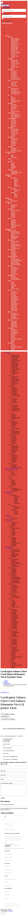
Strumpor (13, 286)
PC (8, 95)
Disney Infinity (11, 112)
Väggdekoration (15, 241)
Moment (16, 181)
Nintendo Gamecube (16, 43)
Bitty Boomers (14, 278)
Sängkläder (13, 255)
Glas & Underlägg (15, 232)
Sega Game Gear (15, 93)
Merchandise (8, 229)
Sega (9, 87)
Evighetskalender (15, 259)
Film (9, 153)
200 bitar (13, 214)
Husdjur (13, 341)
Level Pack (13, 121)
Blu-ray (12, 154)
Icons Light (13, 271)
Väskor (9, 290)
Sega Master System (15, 92)
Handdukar (13, 253)
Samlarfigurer (8, 175)
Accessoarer (11, 328)
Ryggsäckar (13, 291)
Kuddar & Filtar (14, 244)
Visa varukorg (4, 910)
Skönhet (13, 340)
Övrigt (12, 168)
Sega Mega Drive (15, 91)
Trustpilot (7, 894)
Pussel (9, 218)
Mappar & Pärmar (15, 263)
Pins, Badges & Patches (16, 338)
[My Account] (3, 2)
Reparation (10, 146)
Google (7, 898)
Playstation (10, 69)
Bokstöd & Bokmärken (16, 260)
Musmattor (13, 102)
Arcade (15, 196)
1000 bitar (13, 219)
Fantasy (13, 162)
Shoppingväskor (15, 303)
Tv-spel (7, 35)
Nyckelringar (17, 190)
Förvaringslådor (14, 261)
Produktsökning (5, 8)
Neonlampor (14, 269)
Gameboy (13, 54)
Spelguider (13, 167)
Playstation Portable (15, 79)
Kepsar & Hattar (15, 332)
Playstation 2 (14, 75)
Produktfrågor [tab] (7, 740)
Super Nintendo (14, 46)
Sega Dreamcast (15, 88)
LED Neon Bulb (15, 268)
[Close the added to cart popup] (26, 1)
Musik (9, 158)
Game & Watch (14, 56)
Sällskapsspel (14, 204)
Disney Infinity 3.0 (15, 116)
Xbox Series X (14, 81)
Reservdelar (11, 127)
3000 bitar (13, 223)
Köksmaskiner (14, 237)
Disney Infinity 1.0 (15, 114)
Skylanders (10, 103)
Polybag (13, 125)
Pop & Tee (16, 179)
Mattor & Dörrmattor (16, 245)
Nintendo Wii (14, 42)
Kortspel (13, 207)
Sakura (12, 714)
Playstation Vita (14, 77)
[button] (2, 2)
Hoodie (12, 283)
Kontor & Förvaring (12, 256)
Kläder (9, 280)
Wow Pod (13, 272)
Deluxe (15, 180)
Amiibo (12, 57)
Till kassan (10, 910)
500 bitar (13, 217)
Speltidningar (14, 173)
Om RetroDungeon (10, 879)
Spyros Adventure (15, 111)
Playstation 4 (14, 72)
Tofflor (12, 287)
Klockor (13, 242)
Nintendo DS (14, 50)
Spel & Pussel (8, 202)
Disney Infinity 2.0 (15, 115)
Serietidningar (14, 171)
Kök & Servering (12, 230)
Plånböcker (13, 330)
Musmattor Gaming (15, 100)
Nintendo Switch (15, 39)
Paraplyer (13, 334)
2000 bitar (13, 222)
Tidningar (10, 169)
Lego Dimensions (12, 118)
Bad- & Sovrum (11, 249)
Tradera (7, 891)
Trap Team (13, 107)
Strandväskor (14, 305)
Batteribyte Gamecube (16, 150)
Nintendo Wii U (14, 41)
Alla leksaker (14, 200)
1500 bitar (13, 221)
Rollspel (13, 165)
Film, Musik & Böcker (10, 152)
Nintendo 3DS (14, 49)
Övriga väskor (14, 310)
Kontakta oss (8, 854)
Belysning (10, 265)
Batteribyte (13, 149)
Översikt (7, 866)
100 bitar (13, 213)
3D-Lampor (14, 267)
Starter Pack (14, 126)
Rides (15, 183)
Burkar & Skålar (15, 236)
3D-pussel (13, 226)
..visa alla (13, 135)
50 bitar (12, 211)
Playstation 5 (14, 70)
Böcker (9, 161)
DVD (12, 156)
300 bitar (13, 215)
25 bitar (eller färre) (15, 210)
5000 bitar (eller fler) (16, 225)
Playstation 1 (14, 76)
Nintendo (10, 37)
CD (12, 160)
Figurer (15, 191)
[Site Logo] (5, 4)
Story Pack (13, 123)
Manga (12, 164)
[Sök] (2, 12)
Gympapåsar (14, 298)
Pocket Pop (13, 188)
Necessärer (13, 295)
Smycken (13, 337)
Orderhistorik (8, 869)
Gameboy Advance (15, 51)
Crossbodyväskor (15, 299)
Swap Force (14, 108)
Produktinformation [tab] (8, 739)
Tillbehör (13, 99)
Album (15, 184)
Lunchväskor (14, 307)
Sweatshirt (13, 284)
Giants (12, 110)
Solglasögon (14, 333)
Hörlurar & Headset (15, 279)
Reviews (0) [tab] (6, 741)
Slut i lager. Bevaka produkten (14, 728)
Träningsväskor (14, 297)
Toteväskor (13, 302)
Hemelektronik (11, 275)
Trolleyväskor (14, 292)
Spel (12, 96)
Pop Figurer (14, 177)
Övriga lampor (14, 273)
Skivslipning (14, 148)
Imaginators (13, 104)
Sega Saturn (14, 89)
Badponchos (14, 252)
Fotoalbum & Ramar (16, 264)
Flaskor (12, 234)
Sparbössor (13, 246)
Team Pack (13, 122)
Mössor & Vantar (15, 288)
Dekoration (10, 240)
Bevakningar (8, 873)
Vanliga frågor (9, 857)
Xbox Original (14, 85)
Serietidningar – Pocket (16, 172)
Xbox (9, 80)
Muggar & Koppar (15, 233)
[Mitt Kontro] (2, 26)
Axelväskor (13, 301)
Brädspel (13, 206)
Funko (9, 176)
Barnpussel (10, 209)
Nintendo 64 (14, 45)
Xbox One (13, 83)
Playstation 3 (14, 73)
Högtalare (13, 276)
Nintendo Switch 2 (15, 38)
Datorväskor (14, 306)
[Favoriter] (2, 27)
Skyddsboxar (11, 137)
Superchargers (14, 106)
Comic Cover (17, 186)
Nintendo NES (14, 47)
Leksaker (7, 198)
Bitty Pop (13, 192)
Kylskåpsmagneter (15, 248)
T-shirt (12, 282)
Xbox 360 (13, 84)
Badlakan (13, 250)
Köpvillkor (8, 860)
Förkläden (13, 238)
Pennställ (13, 257)
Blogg (6, 882)
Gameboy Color (15, 53)
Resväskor (13, 294)
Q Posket (7, 714)
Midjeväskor (14, 309)
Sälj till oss (8, 885)
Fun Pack (13, 119)
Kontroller (13, 98)
